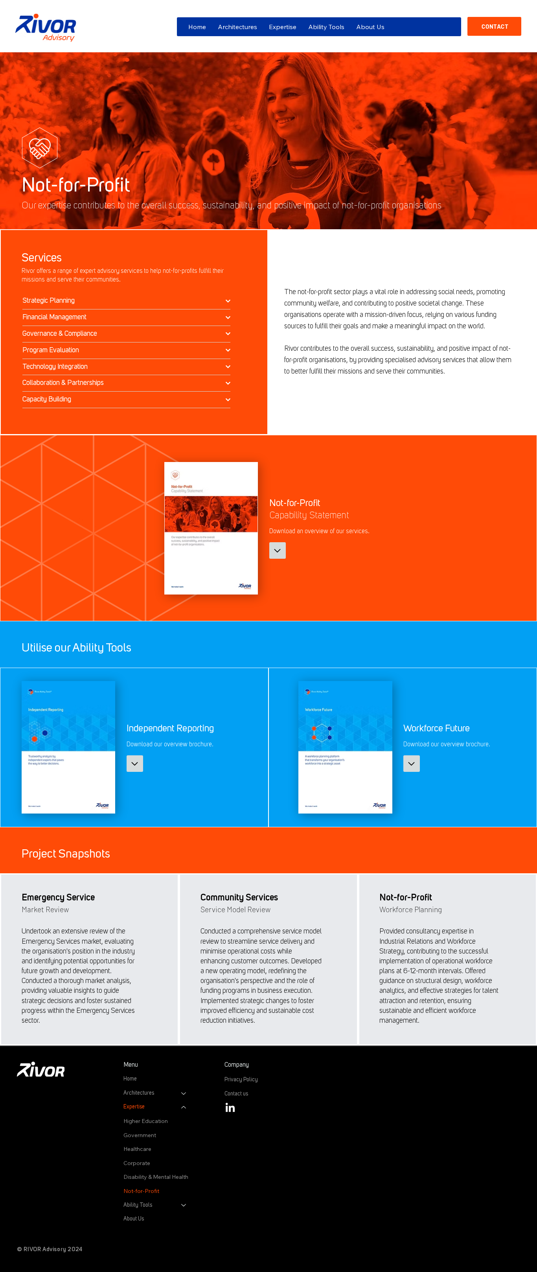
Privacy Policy (241, 1079)
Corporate (136, 1163)
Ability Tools (137, 1205)
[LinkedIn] (230, 1108)
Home (130, 1079)
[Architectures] (184, 1093)
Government (139, 1135)
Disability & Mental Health (155, 1176)
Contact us (236, 1094)
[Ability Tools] (184, 1205)
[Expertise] (184, 1107)
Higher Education (145, 1121)
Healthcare (137, 1148)
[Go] (277, 550)
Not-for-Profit (141, 1191)
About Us (133, 1219)
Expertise (134, 1107)
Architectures (138, 1093)
